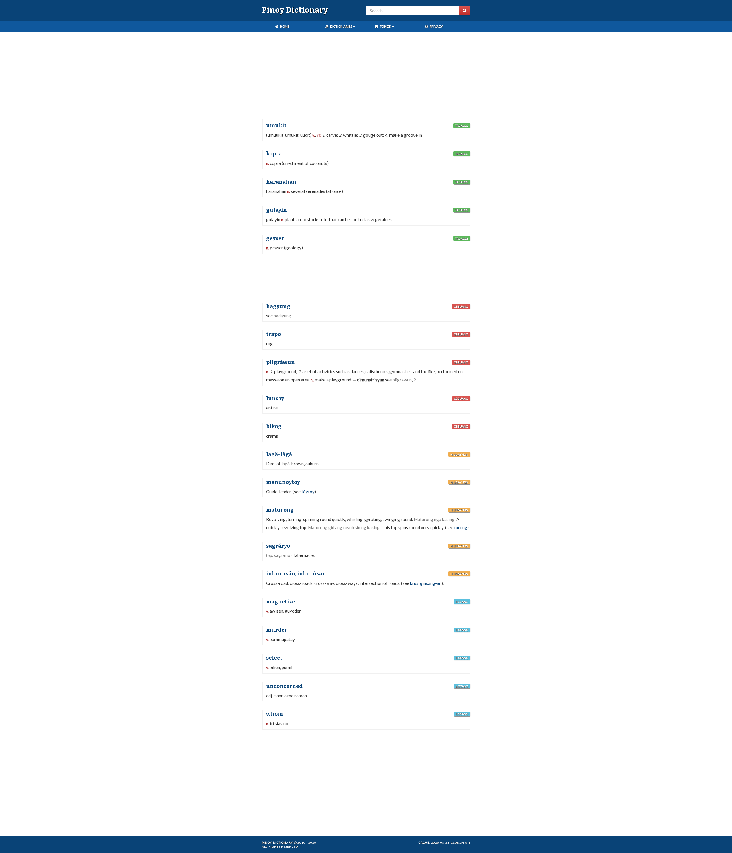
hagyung (278, 306)
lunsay (275, 398)
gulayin (276, 210)
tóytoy (308, 491)
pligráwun (280, 362)
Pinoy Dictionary (295, 10)
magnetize (280, 602)
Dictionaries (341, 26)
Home (284, 26)
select (274, 658)
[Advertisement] (366, 76)
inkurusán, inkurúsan (296, 574)
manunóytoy (283, 482)
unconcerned (284, 686)
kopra (274, 154)
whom (274, 714)
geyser (275, 238)
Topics (385, 26)
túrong (460, 527)
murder (276, 630)
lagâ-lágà (279, 454)
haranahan (281, 182)
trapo (273, 334)
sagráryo (278, 546)
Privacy (436, 26)
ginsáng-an (430, 583)
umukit (276, 125)
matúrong (280, 510)
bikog (273, 426)
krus (414, 583)
